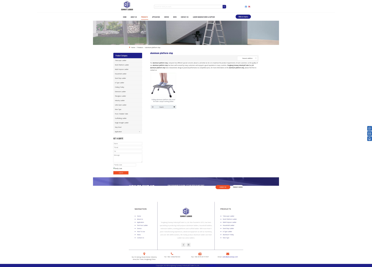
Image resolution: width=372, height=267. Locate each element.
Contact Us (140, 238)
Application (118, 132)
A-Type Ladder (119, 83)
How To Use (141, 231)
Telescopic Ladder (120, 60)
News (139, 235)
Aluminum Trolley (228, 235)
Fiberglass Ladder (120, 96)
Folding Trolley (119, 87)
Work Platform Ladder (122, 65)
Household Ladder (120, 74)
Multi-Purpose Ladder (121, 69)
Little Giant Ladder (120, 105)
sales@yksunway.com (230, 257)
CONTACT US (223, 187)
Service (139, 228)
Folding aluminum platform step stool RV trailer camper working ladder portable (163, 100)
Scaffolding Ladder (121, 118)
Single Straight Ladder (122, 123)
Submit (121, 173)
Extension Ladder (120, 91)
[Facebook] (246, 6)
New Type (118, 109)
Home (139, 216)
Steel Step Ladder (120, 78)
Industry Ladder (120, 100)
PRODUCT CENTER (237, 187)
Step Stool (118, 127)
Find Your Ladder (142, 225)
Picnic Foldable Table (121, 114)
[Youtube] (249, 6)
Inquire (161, 107)
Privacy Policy (211, 265)
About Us (140, 219)
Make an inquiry (243, 16)
